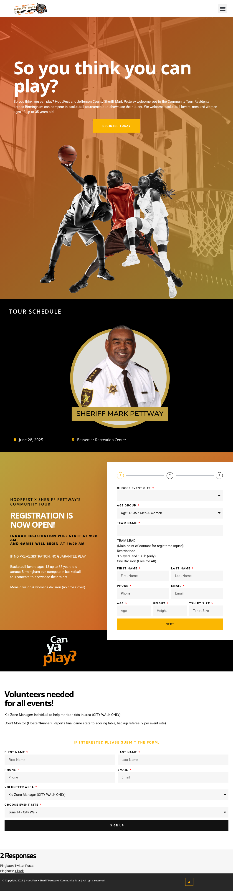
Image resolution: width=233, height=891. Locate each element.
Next (170, 624)
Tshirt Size (200, 603)
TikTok (19, 871)
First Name (127, 568)
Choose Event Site (134, 488)
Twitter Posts (24, 865)
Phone (123, 585)
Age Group (127, 505)
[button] (222, 8)
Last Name (181, 568)
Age (121, 603)
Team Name (127, 523)
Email (176, 585)
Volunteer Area (20, 787)
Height (160, 603)
